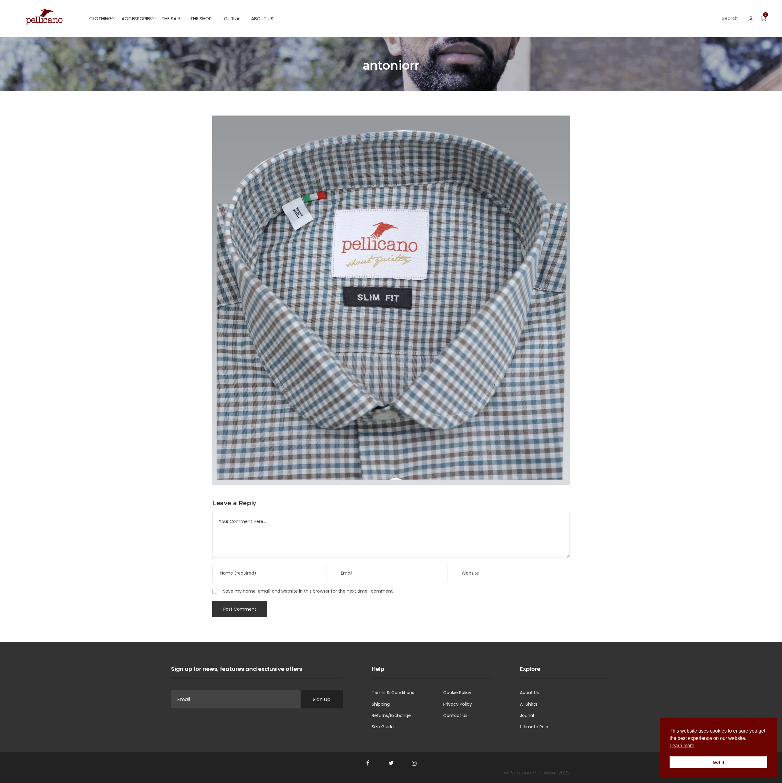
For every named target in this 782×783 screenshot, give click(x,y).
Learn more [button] (682, 745)
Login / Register (751, 18)
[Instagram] (414, 763)
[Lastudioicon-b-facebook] (367, 763)
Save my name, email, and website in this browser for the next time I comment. (308, 591)
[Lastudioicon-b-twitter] (391, 763)
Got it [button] (718, 762)
